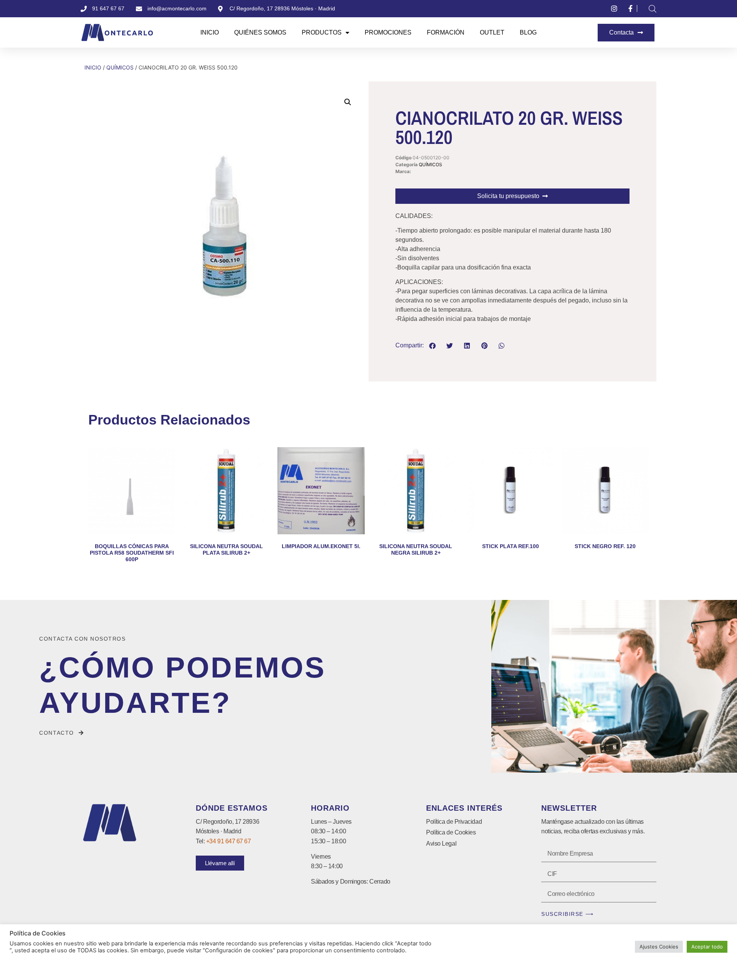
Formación (445, 32)
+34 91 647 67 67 (228, 841)
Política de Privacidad (454, 821)
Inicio (209, 32)
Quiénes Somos (260, 32)
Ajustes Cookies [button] (659, 946)
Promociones (388, 32)
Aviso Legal (441, 843)
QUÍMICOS (120, 67)
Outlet (492, 32)
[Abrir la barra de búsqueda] (652, 8)
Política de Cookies (451, 832)
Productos (322, 32)
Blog (528, 32)
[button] (348, 102)
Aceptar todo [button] (707, 946)
